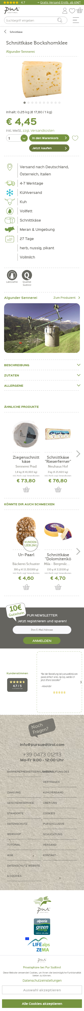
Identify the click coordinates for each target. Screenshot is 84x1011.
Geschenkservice (20, 802)
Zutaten (11, 375)
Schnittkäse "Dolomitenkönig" (58, 557)
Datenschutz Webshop (17, 829)
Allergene (13, 385)
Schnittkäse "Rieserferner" (58, 459)
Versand (49, 844)
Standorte (15, 813)
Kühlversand (53, 792)
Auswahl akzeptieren (42, 990)
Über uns (50, 802)
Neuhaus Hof (58, 466)
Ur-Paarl (26, 555)
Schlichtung (52, 834)
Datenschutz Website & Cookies (23, 870)
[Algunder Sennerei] (42, 328)
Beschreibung (16, 365)
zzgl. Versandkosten (38, 130)
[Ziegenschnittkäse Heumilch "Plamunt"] (26, 434)
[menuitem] (77, 21)
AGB (10, 855)
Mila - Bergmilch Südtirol (58, 564)
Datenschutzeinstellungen (42, 980)
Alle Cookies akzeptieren (42, 1003)
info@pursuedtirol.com (42, 744)
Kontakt (49, 855)
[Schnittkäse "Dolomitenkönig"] (58, 531)
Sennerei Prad (26, 466)
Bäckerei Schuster (26, 564)
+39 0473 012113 (42, 754)
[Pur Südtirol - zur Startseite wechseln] (12, 10)
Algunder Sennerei (20, 52)
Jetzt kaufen (42, 148)
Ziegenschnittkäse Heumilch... (26, 459)
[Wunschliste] (73, 10)
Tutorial (13, 844)
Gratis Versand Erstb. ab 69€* (60, 2)
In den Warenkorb (45, 138)
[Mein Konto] (65, 10)
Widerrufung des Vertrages (56, 776)
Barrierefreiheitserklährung (24, 771)
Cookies (49, 813)
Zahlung (14, 792)
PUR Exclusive (53, 823)
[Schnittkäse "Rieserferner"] (58, 434)
